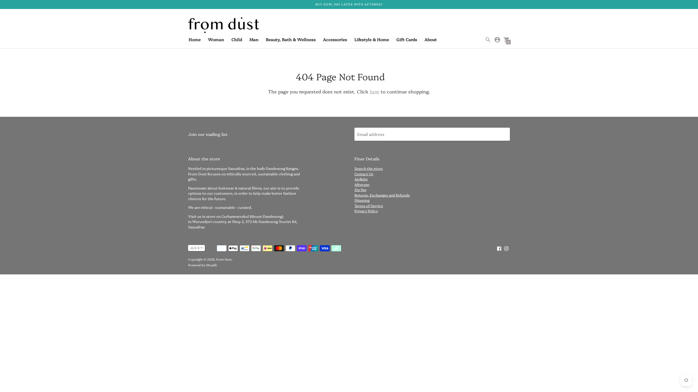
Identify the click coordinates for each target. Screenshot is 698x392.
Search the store (368, 168)
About (431, 39)
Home (195, 39)
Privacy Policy (366, 210)
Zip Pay (360, 189)
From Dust (224, 259)
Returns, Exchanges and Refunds (382, 194)
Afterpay (361, 184)
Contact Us (363, 173)
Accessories (335, 39)
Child (236, 39)
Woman (216, 39)
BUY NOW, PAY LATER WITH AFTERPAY (349, 4)
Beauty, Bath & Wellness (291, 39)
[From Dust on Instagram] (506, 247)
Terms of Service (368, 205)
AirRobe (361, 178)
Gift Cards (406, 39)
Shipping (361, 200)
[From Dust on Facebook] (499, 247)
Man (253, 39)
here (374, 91)
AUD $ (194, 248)
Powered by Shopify (202, 265)
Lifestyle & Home (371, 39)
